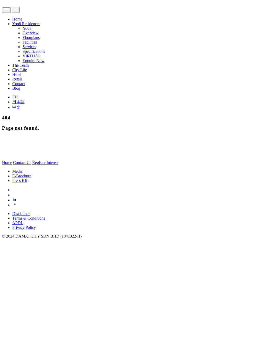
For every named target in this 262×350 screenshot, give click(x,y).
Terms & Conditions (28, 218)
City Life (19, 70)
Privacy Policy (24, 227)
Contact (18, 83)
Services (29, 47)
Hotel (16, 74)
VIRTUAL (32, 56)
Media (17, 171)
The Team (20, 65)
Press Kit (19, 180)
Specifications (34, 51)
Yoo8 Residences (26, 24)
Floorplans (31, 37)
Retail (17, 79)
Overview (31, 33)
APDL (17, 223)
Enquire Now (34, 60)
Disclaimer (21, 213)
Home (17, 19)
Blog (16, 88)
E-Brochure (21, 176)
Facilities (30, 42)
